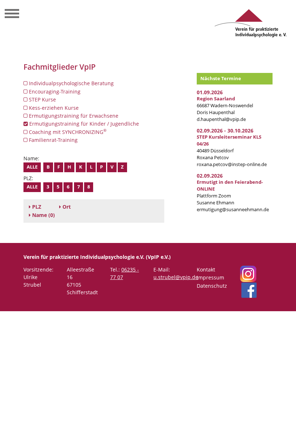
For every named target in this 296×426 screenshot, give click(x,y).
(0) (43, 215)
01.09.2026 (210, 92)
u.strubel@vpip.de (175, 277)
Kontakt (206, 269)
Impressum (210, 277)
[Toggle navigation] (12, 14)
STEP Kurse (41, 99)
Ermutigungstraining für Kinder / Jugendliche (83, 123)
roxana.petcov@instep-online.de (232, 164)
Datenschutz (212, 285)
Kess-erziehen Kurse (53, 107)
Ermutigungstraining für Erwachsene (72, 115)
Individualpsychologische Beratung (70, 83)
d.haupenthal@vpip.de (221, 119)
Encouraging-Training (53, 91)
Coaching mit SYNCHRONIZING (66, 131)
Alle (32, 167)
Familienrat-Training (52, 139)
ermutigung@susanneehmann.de (233, 210)
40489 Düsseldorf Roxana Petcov (229, 147)
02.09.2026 (210, 175)
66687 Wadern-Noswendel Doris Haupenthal (225, 106)
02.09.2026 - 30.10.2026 (225, 130)
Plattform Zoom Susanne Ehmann (230, 192)
